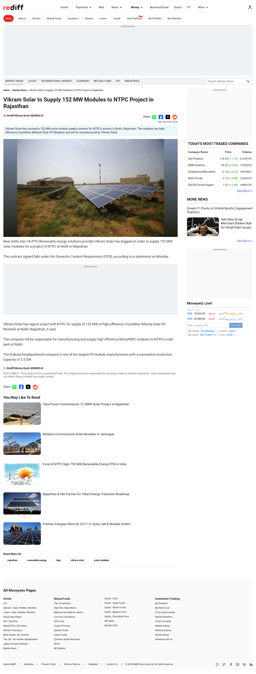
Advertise (28, 664)
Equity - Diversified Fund (117, 616)
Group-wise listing (12, 617)
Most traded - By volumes (16, 635)
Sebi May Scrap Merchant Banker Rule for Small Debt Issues (236, 223)
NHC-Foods (195, 178)
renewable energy (36, 560)
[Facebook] (230, 665)
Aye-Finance (195, 158)
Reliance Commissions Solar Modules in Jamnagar (78, 434)
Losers (103, 18)
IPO (118, 80)
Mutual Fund (102, 80)
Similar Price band (12, 630)
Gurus (177, 7)
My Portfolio (154, 18)
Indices (22, 18)
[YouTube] (244, 665)
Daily (15, 608)
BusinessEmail (159, 7)
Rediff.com (138, 664)
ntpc (58, 560)
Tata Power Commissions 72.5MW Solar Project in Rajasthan (86, 404)
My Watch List (162, 608)
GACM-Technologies (201, 185)
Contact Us (111, 664)
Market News (14, 80)
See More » (245, 241)
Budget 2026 (111, 625)
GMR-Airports (196, 165)
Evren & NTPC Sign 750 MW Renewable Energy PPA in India (84, 464)
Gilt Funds (59, 621)
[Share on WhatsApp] (217, 665)
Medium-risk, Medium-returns (68, 612)
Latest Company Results (15, 644)
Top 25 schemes (62, 603)
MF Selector (60, 648)
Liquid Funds (60, 635)
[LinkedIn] (251, 665)
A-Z (5, 603)
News (115, 7)
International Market (56, 80)
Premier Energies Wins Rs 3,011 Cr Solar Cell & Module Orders (87, 524)
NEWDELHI (36, 115)
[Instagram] (237, 665)
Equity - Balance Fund (116, 612)
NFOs (57, 644)
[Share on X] (224, 665)
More (201, 7)
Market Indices (162, 626)
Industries (132, 80)
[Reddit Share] (174, 116)
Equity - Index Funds (115, 603)
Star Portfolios (134, 18)
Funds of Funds (62, 626)
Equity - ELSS (111, 598)
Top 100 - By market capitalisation (20, 639)
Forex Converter (163, 621)
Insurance (73, 18)
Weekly (23, 608)
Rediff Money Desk (18, 115)
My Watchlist (174, 18)
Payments (82, 7)
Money (135, 7)
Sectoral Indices (163, 630)
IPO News (22, 626)
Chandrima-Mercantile (202, 171)
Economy (83, 80)
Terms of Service (72, 664)
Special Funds (61, 630)
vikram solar (77, 560)
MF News (109, 621)
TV (189, 7)
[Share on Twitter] (167, 116)
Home (64, 7)
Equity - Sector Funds (115, 607)
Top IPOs (13, 621)
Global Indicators (163, 617)
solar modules (101, 560)
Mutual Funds (54, 18)
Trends (117, 18)
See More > (245, 191)
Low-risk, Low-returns (64, 617)
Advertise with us (163, 639)
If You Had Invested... (166, 612)
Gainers (89, 18)
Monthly (32, 608)
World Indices (162, 635)
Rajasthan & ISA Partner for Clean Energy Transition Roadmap (86, 494)
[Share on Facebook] (161, 116)
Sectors (36, 18)
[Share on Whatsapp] (154, 116)
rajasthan (12, 560)
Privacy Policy (48, 664)
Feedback (93, 664)
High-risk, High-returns (65, 608)
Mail (101, 7)
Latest (32, 80)
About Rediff (9, 664)
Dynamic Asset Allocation (67, 639)
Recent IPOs (9, 626)
